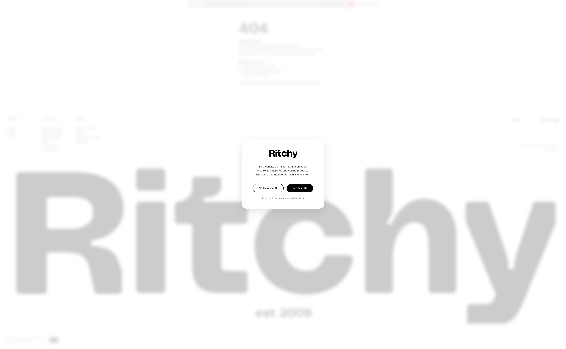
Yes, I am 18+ (300, 188)
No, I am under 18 (268, 188)
